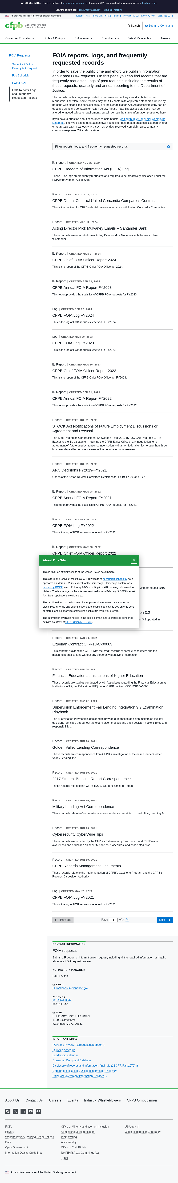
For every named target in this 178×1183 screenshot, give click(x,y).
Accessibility (68, 1142)
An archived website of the (36, 16)
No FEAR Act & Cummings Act (80, 1152)
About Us (12, 1100)
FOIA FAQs (19, 82)
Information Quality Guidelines (23, 1152)
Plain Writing (69, 1137)
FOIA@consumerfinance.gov (70, 988)
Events (72, 1100)
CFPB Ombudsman (142, 1100)
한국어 (108, 16)
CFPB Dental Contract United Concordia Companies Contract (104, 200)
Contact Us (34, 1100)
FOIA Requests (19, 55)
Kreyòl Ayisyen (148, 16)
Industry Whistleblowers (102, 1100)
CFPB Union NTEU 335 (78, 621)
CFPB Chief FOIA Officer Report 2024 (84, 260)
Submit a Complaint (160, 25)
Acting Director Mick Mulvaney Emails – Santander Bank (99, 228)
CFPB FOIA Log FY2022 (73, 525)
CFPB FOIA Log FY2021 (73, 897)
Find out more (149, 3)
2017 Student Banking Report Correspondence (91, 779)
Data (8, 1142)
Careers (55, 1100)
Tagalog (117, 16)
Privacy (9, 1131)
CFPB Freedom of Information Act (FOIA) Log (90, 169)
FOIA (8, 1126)
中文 (88, 16)
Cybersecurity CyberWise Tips (77, 834)
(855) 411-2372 (165, 16)
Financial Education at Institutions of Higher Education (97, 675)
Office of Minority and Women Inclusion (85, 1126)
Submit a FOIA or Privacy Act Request (24, 66)
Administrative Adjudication (78, 1131)
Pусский (127, 16)
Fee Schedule (21, 75)
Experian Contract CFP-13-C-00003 (82, 644)
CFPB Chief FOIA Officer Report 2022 (84, 553)
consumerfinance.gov (73, 3)
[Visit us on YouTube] (30, 1111)
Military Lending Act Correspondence (83, 806)
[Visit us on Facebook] (7, 1111)
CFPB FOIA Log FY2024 (73, 315)
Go (127, 919)
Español (80, 16)
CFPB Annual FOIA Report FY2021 (82, 498)
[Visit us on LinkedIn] (23, 1111)
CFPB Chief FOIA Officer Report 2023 (84, 371)
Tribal (64, 1157)
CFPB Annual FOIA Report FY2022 (82, 398)
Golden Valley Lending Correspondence (85, 747)
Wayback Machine (113, 10)
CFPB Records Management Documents (86, 866)
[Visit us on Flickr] (38, 1111)
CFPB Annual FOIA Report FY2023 (82, 287)
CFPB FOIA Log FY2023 (73, 343)
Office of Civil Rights (73, 1147)
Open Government (16, 1147)
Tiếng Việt (97, 16)
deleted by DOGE (53, 587)
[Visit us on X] (15, 1111)
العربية (136, 16)
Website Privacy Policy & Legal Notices (29, 1137)
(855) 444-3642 (61, 1000)
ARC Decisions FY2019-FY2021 (79, 470)
